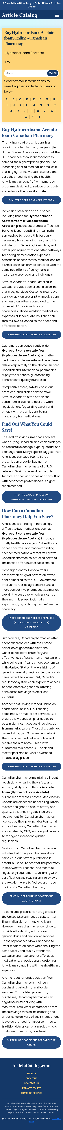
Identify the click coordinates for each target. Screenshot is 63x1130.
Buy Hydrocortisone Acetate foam (31, 200)
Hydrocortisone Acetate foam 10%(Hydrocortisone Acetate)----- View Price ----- (31, 622)
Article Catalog (19, 15)
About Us (31, 1078)
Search (53, 73)
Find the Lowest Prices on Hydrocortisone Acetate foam (31, 497)
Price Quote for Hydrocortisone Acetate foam (31, 898)
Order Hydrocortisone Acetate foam (31, 334)
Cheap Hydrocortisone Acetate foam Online (31, 1042)
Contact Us (31, 1083)
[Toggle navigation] (57, 15)
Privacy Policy (31, 1088)
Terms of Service (31, 1093)
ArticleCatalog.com (31, 1065)
